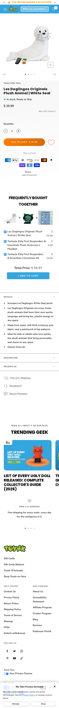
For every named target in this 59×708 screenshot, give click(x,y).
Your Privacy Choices (20, 673)
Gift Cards (9, 558)
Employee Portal (42, 631)
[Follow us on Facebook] (7, 651)
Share (28, 171)
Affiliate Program (42, 607)
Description (11, 358)
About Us (38, 591)
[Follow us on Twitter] (14, 651)
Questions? (15, 385)
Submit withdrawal (14, 633)
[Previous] (4, 74)
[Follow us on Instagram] (21, 651)
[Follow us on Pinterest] (7, 658)
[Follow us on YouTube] (14, 658)
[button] (53, 9)
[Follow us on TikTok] (21, 658)
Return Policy (11, 603)
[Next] (54, 74)
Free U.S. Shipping (20, 378)
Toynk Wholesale (13, 570)
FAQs (7, 627)
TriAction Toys (12, 83)
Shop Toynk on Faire (15, 576)
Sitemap (8, 621)
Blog (35, 619)
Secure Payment (18, 393)
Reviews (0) (10, 366)
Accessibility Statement (39, 599)
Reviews (37, 625)
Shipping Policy (12, 609)
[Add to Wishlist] (51, 142)
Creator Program (42, 613)
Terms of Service (13, 615)
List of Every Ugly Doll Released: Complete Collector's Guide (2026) (27, 482)
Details (8, 297)
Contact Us (10, 591)
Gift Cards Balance (14, 564)
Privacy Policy (11, 597)
